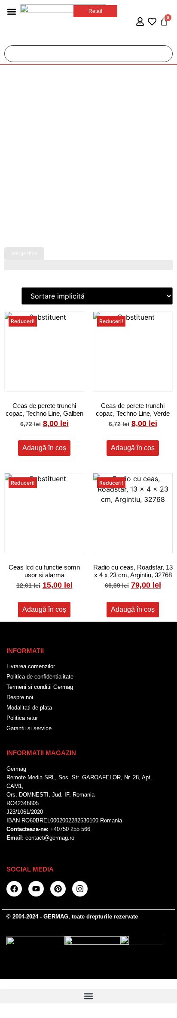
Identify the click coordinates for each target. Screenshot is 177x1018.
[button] (11, 11)
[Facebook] (14, 889)
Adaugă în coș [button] (44, 447)
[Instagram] (80, 889)
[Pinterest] (58, 889)
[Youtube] (36, 889)
